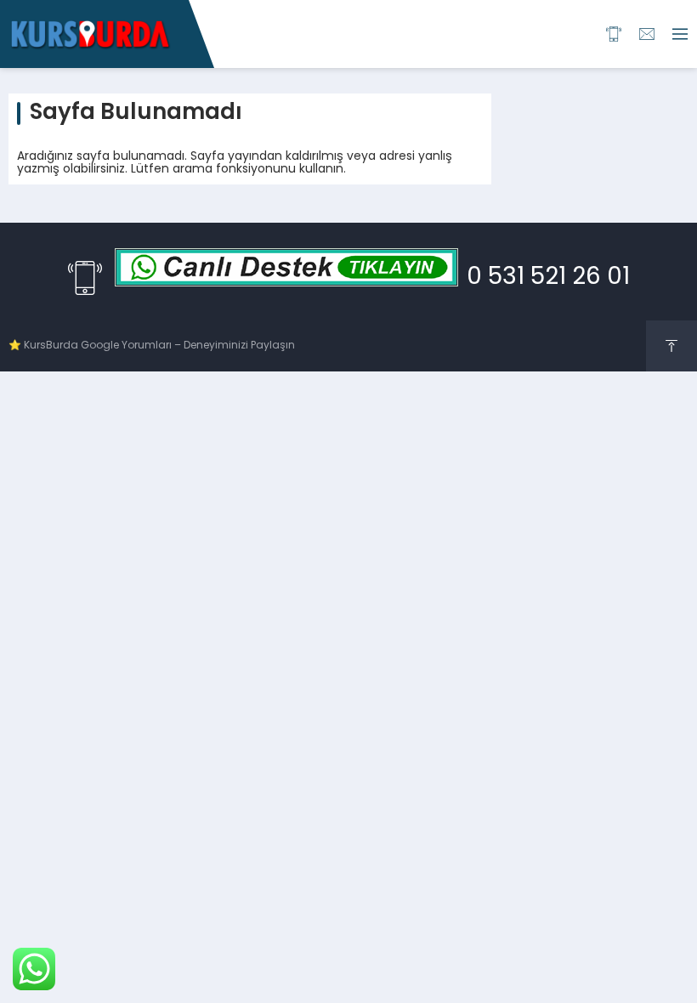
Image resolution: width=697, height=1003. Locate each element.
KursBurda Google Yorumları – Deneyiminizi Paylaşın (159, 346)
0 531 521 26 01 (548, 278)
